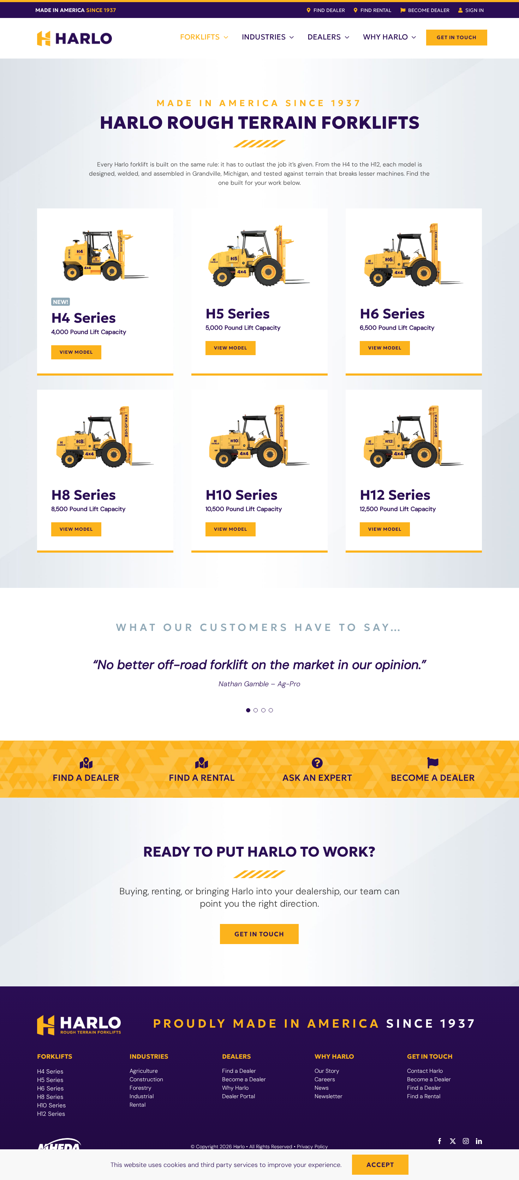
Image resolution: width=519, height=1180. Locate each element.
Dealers (236, 1056)
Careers (325, 1079)
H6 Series (50, 1088)
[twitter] (453, 1141)
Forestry (140, 1087)
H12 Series (51, 1114)
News (322, 1087)
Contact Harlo (425, 1071)
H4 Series (50, 1071)
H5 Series (50, 1080)
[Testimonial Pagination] (248, 710)
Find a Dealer (239, 1071)
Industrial (142, 1096)
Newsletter (328, 1096)
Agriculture (144, 1071)
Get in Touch (430, 1056)
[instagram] (466, 1141)
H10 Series (51, 1105)
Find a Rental (423, 1096)
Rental (137, 1104)
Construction (146, 1079)
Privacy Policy (312, 1146)
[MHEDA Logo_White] (59, 1141)
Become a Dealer (244, 1079)
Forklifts (54, 1056)
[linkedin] (479, 1141)
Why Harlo (235, 1087)
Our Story (327, 1071)
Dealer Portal (238, 1096)
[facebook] (440, 1141)
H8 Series (50, 1097)
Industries (149, 1056)
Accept (380, 1165)
